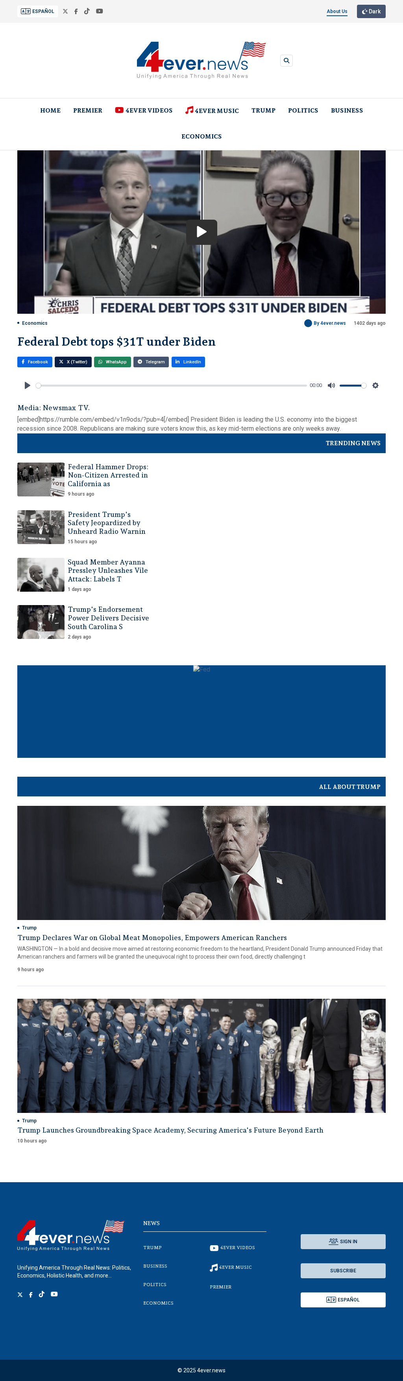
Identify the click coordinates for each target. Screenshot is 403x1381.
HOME (50, 110)
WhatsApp (116, 362)
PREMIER (87, 110)
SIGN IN (348, 1241)
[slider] (171, 385)
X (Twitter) (76, 362)
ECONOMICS (201, 136)
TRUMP (263, 110)
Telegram (154, 362)
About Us (337, 11)
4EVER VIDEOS (149, 110)
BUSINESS (347, 110)
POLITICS (303, 110)
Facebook (37, 362)
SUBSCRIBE (343, 1271)
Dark (374, 11)
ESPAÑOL (43, 11)
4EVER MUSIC (217, 111)
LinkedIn (191, 362)
